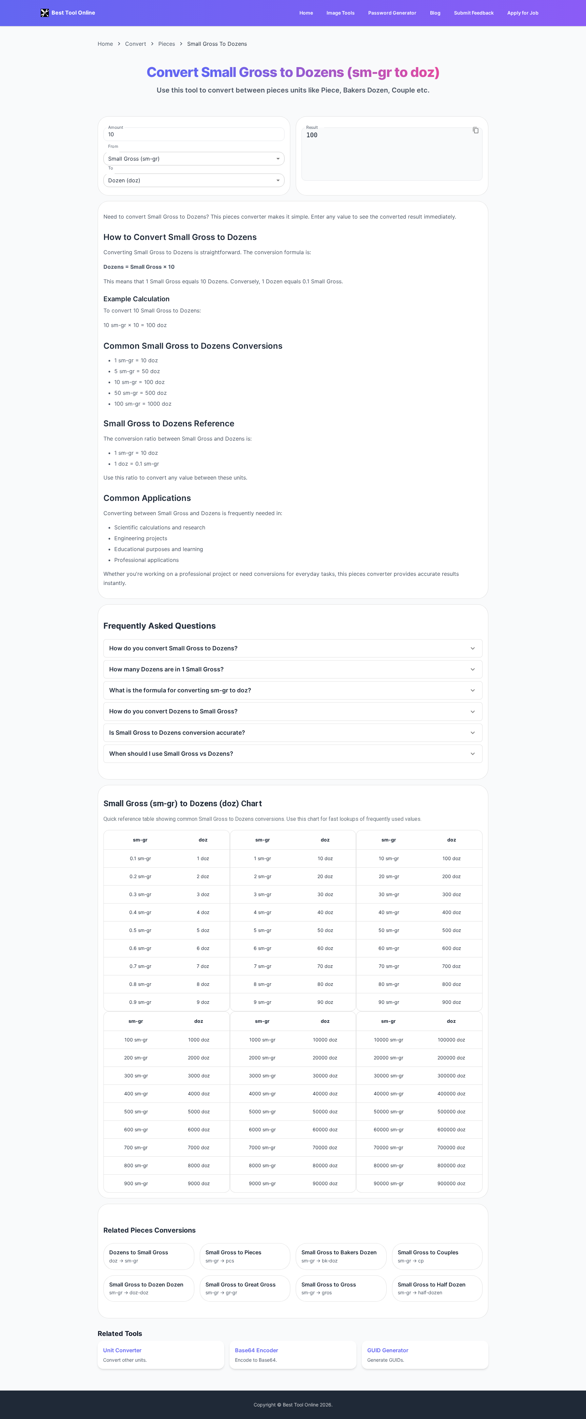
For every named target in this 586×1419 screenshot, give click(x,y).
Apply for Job (523, 13)
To (110, 167)
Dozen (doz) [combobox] (124, 180)
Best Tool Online (73, 12)
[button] (293, 648)
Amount (115, 127)
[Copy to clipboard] (476, 130)
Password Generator (392, 13)
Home (306, 13)
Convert (135, 43)
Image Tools (341, 13)
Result (312, 127)
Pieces (166, 43)
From (113, 146)
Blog (435, 13)
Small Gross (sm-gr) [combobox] (134, 158)
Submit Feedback (474, 13)
